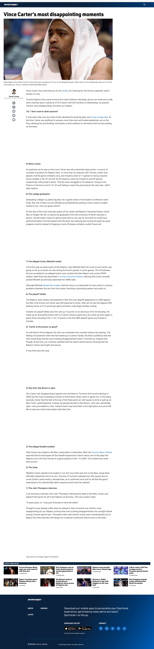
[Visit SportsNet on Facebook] (113, 628)
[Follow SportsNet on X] (101, 628)
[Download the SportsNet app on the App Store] (70, 628)
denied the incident (51, 285)
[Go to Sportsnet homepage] (11, 5)
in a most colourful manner (70, 276)
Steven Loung (14, 96)
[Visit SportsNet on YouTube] (107, 628)
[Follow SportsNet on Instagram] (118, 628)
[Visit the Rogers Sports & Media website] (37, 644)
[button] (144, 5)
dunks (65, 90)
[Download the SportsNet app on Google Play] (84, 628)
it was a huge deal (99, 117)
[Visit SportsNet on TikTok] (124, 628)
